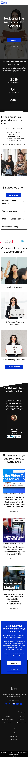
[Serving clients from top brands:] (14, 242)
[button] (26, 3)
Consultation (14, 736)
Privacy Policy (14, 756)
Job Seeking (8, 723)
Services (14, 733)
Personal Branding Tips (17, 568)
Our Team (22, 720)
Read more (14, 511)
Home (8, 716)
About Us (21, 716)
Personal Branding (8, 720)
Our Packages (21, 723)
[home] (4, 2)
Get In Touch (14, 40)
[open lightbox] (14, 162)
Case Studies (14, 739)
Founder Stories (19, 471)
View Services (14, 46)
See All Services (13, 195)
